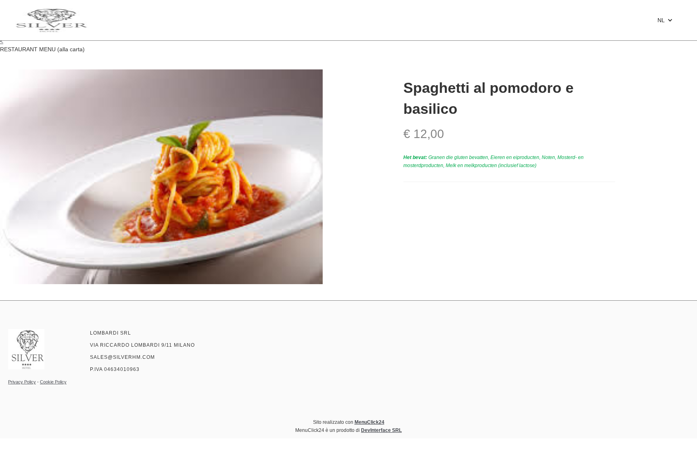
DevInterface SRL (381, 430)
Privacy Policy (22, 381)
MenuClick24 (369, 422)
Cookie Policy (53, 381)
